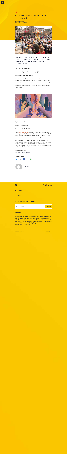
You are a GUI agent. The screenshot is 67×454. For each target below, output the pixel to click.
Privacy (47, 231)
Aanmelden (48, 206)
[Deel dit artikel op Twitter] (20, 159)
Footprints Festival (24, 132)
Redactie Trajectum (29, 167)
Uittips (17, 152)
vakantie (28, 152)
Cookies (50, 231)
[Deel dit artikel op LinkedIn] (27, 159)
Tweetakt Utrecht (36, 79)
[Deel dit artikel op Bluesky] (16, 159)
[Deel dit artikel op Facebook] (24, 159)
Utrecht (23, 152)
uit (20, 152)
